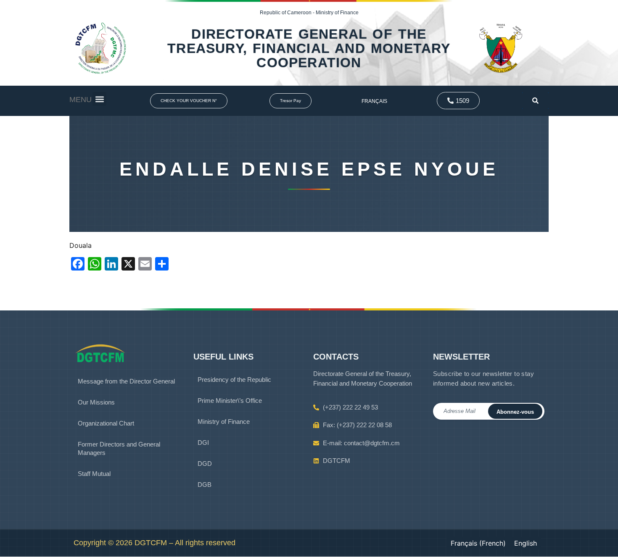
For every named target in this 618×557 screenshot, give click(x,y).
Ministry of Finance (224, 421)
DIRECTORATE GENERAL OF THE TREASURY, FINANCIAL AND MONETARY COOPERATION (308, 48)
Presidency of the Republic (234, 379)
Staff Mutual (94, 473)
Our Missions (96, 402)
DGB (204, 484)
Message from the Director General (126, 381)
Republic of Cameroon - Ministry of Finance (309, 13)
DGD (205, 463)
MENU (80, 99)
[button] (99, 99)
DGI (203, 442)
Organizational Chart (106, 423)
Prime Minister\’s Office (230, 400)
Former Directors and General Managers (119, 448)
